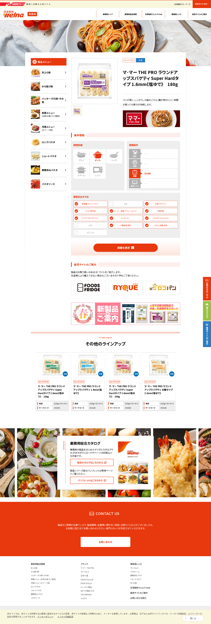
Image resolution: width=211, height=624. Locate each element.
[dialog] (105, 617)
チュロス (84, 598)
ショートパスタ (36, 590)
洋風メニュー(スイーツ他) (40, 583)
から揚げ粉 (35, 571)
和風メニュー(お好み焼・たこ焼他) (43, 579)
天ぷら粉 (34, 568)
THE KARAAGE (86, 594)
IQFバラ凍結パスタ (87, 591)
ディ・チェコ (85, 571)
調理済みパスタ (36, 594)
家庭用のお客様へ (202, 4)
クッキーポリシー (45, 617)
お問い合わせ (105, 542)
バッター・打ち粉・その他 (40, 575)
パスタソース (35, 598)
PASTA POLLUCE (87, 579)
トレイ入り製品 (86, 587)
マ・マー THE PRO (87, 568)
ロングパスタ (35, 586)
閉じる (193, 618)
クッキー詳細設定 (65, 617)
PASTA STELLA (86, 583)
